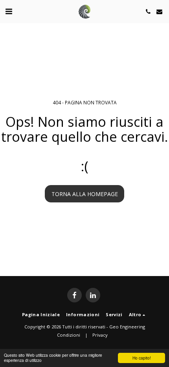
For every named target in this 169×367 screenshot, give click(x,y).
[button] (8, 11)
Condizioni (68, 335)
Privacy (100, 335)
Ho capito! (141, 358)
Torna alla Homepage (84, 194)
